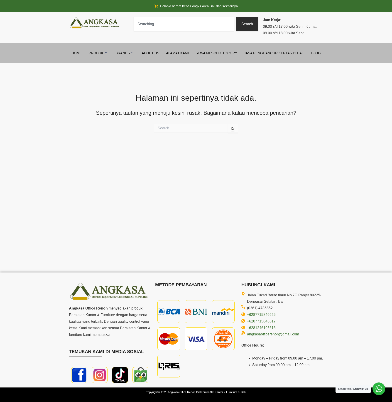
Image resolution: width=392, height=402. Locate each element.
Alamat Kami (177, 53)
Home (76, 53)
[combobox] (184, 24)
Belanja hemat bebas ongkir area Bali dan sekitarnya (199, 6)
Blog (316, 53)
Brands (122, 53)
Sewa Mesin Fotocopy (216, 53)
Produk (96, 53)
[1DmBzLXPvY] (79, 375)
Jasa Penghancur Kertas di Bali (274, 53)
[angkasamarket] (140, 375)
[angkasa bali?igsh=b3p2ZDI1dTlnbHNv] (100, 375)
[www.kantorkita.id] (95, 23)
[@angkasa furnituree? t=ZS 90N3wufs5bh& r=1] (120, 375)
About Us (150, 53)
